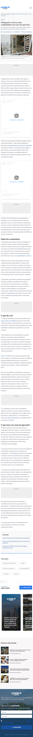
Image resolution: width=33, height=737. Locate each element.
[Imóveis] (16, 693)
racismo (16, 573)
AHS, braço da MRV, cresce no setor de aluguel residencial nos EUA (14, 546)
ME (16, 727)
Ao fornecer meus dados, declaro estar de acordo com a (16, 721)
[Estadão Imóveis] (5, 7)
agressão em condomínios (9, 563)
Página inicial (3, 14)
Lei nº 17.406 (5, 356)
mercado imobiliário (24, 568)
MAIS (26, 587)
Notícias (8, 14)
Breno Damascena (8, 32)
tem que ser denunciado (12, 418)
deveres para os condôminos (9, 321)
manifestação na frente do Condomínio (20, 145)
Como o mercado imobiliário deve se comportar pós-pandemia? (16, 542)
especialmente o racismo (24, 256)
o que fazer (6, 573)
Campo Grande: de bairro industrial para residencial (15, 538)
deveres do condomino (8, 568)
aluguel (23, 563)
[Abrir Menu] (30, 8)
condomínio (10, 293)
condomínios (15, 453)
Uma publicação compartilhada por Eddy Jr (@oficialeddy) (16, 137)
